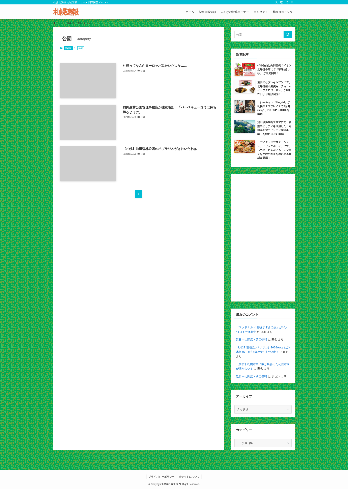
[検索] (292, 2)
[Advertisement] (263, 237)
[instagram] (281, 2)
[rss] (287, 2)
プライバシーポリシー (161, 476)
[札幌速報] (66, 12)
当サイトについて (189, 476)
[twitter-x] (276, 2)
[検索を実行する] (288, 34)
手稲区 (68, 48)
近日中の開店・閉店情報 (251, 339)
